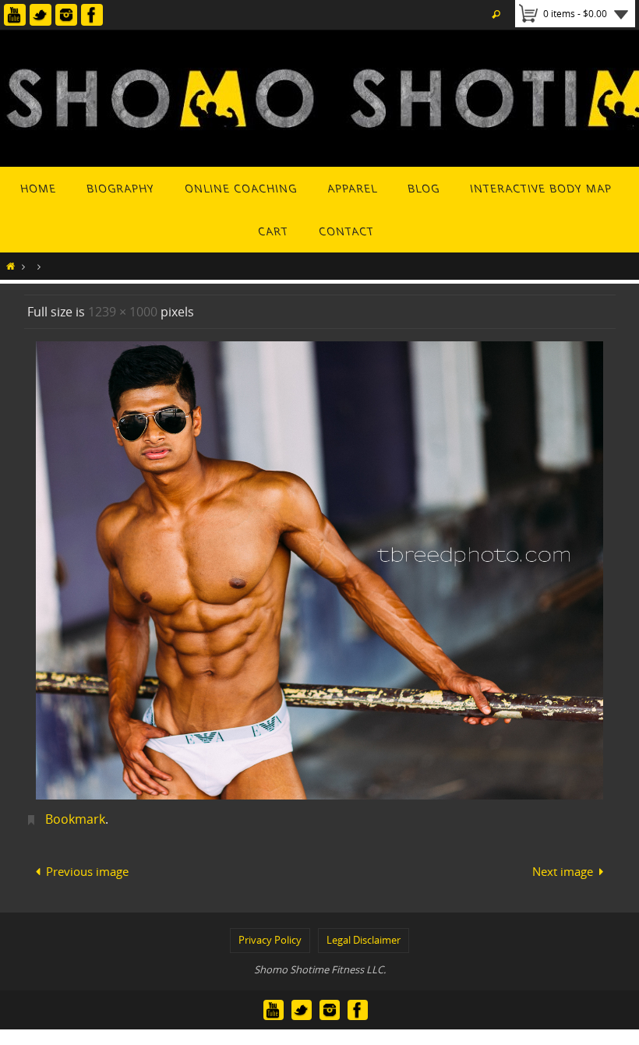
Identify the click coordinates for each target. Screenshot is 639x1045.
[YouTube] (15, 15)
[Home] (10, 265)
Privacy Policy (270, 935)
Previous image (87, 869)
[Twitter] (40, 15)
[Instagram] (66, 15)
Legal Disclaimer (364, 935)
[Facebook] (92, 15)
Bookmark (75, 819)
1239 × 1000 (122, 311)
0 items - (575, 13)
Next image (562, 869)
